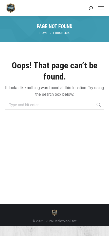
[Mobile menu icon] (101, 8)
